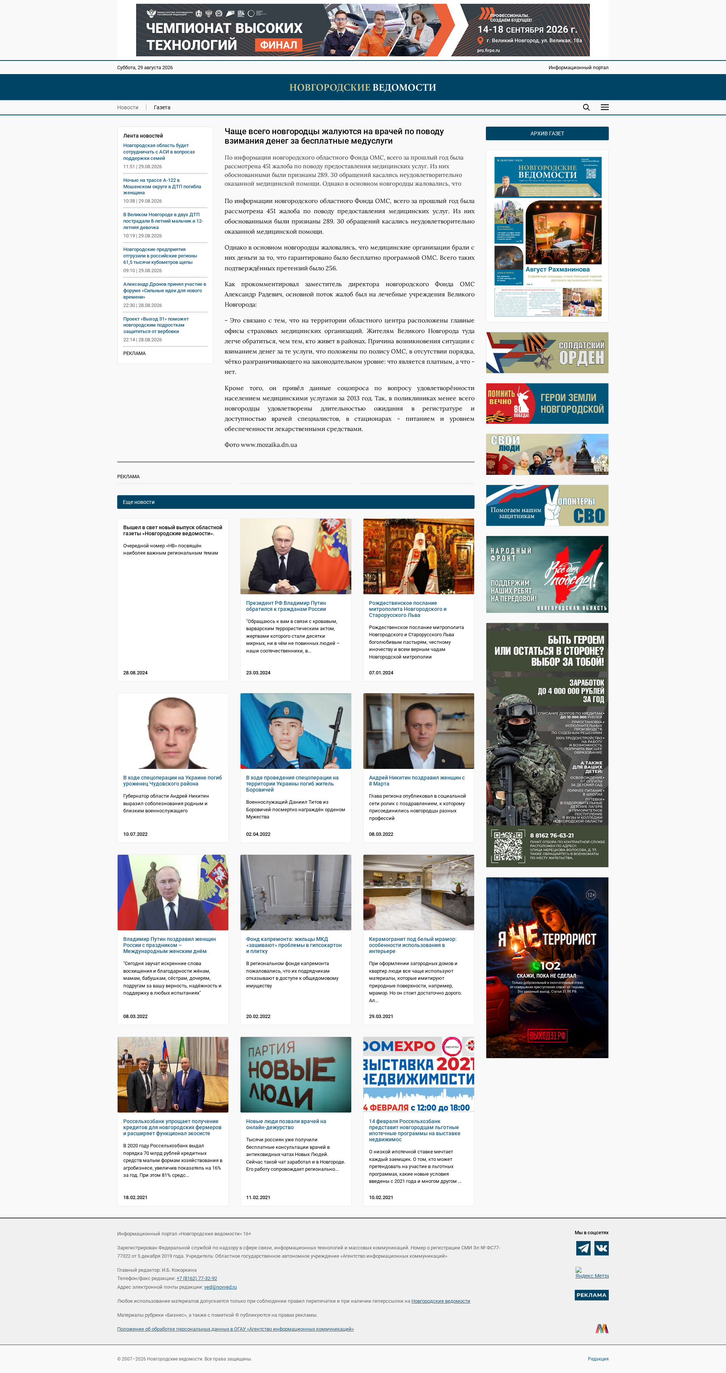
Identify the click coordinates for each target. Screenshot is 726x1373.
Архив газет (547, 133)
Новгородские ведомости (440, 1301)
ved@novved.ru (220, 1287)
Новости (127, 107)
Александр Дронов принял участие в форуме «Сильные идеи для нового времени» (164, 290)
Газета (162, 107)
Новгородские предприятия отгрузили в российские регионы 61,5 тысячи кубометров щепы (160, 255)
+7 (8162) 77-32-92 (197, 1278)
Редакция (598, 1359)
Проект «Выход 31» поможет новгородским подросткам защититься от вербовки (156, 325)
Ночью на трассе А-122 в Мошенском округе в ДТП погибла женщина (162, 186)
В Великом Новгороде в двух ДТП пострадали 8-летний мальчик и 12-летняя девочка (163, 221)
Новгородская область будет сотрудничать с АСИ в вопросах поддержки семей (159, 152)
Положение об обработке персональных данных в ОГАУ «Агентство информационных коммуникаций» (235, 1329)
